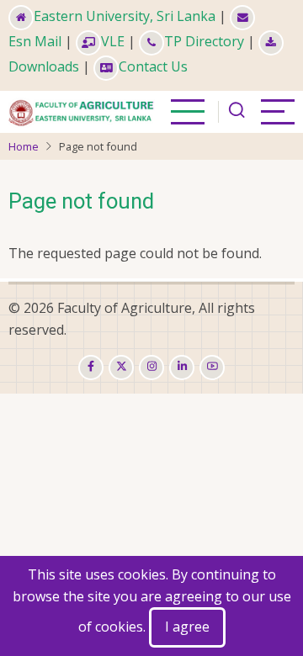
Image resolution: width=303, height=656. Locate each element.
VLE (113, 41)
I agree (187, 626)
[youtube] (212, 367)
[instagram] (151, 367)
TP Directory (204, 41)
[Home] (82, 110)
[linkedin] (181, 367)
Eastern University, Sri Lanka (124, 16)
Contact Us (153, 66)
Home (23, 146)
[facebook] (91, 367)
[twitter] (121, 367)
